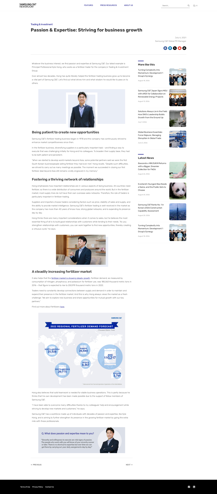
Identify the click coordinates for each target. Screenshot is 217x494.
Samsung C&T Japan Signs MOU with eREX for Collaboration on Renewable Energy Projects (152, 93)
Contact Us (49, 487)
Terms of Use (25, 487)
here (62, 306)
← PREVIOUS (36, 465)
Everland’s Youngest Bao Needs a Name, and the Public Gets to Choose (152, 187)
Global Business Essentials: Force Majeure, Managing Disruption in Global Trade (150, 135)
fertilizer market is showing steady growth (70, 278)
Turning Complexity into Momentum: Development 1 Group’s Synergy (150, 73)
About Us (128, 5)
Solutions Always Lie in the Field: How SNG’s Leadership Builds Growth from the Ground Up (152, 114)
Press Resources (108, 5)
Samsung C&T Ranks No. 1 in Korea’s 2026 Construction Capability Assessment (151, 207)
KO (196, 6)
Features (88, 5)
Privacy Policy (37, 487)
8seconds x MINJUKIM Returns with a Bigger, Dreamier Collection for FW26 (152, 166)
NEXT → (129, 465)
